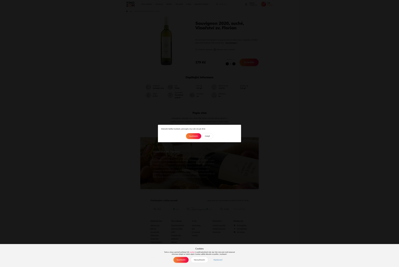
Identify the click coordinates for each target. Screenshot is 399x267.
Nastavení (218, 260)
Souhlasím (193, 136)
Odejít (207, 136)
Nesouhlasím (199, 260)
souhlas (192, 252)
